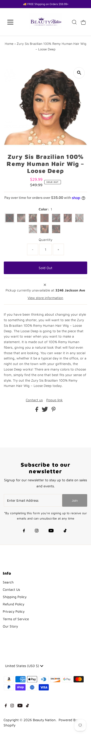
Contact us (34, 400)
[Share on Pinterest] (54, 411)
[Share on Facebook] (37, 411)
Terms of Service (16, 619)
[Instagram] (37, 531)
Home (9, 44)
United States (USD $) (22, 666)
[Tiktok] (65, 531)
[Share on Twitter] (45, 411)
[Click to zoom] (79, 73)
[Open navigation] (13, 22)
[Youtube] (51, 531)
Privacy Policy (14, 611)
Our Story (10, 626)
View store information (45, 298)
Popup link (54, 400)
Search (8, 582)
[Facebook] (24, 531)
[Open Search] (74, 22)
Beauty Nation (44, 720)
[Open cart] (83, 22)
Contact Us (11, 589)
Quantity (45, 240)
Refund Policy (13, 604)
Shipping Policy (15, 597)
